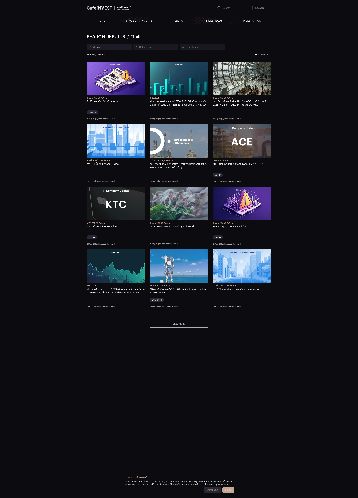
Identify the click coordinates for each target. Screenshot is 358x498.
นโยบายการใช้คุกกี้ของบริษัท (216, 484)
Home (101, 20)
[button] (116, 108)
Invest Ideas (214, 20)
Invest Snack (252, 20)
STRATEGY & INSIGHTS (139, 20)
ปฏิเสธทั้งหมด (212, 489)
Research (179, 20)
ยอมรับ (228, 489)
